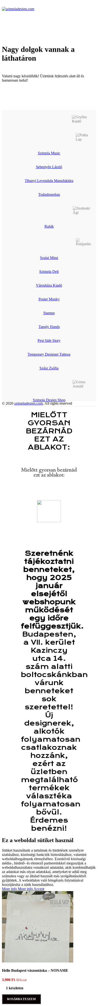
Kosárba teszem (21, 999)
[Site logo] (18, 9)
